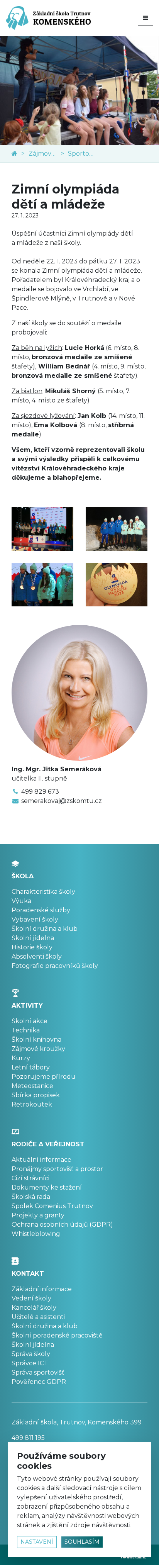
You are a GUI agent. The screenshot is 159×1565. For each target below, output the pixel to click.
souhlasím (82, 1541)
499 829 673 (40, 791)
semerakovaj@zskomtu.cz (61, 801)
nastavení (36, 1541)
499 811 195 (28, 1437)
